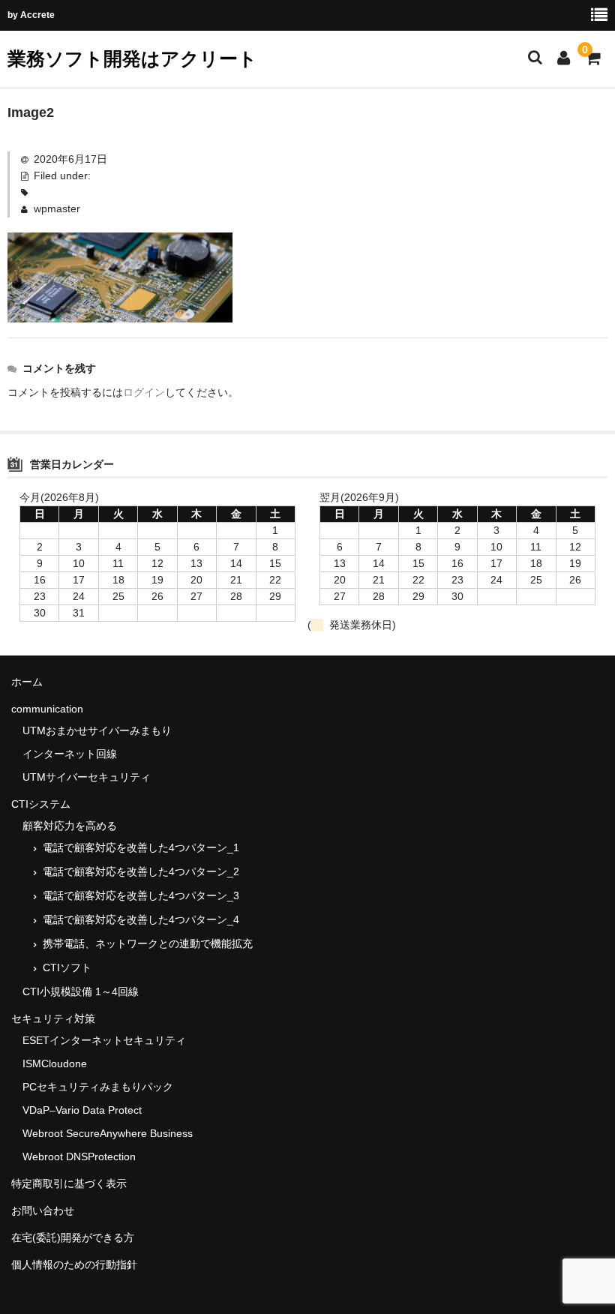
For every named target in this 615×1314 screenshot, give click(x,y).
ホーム (27, 682)
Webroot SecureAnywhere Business (107, 1133)
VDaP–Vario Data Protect (82, 1110)
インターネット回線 (69, 754)
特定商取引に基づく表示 (69, 1184)
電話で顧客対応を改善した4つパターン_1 (141, 848)
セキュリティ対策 (53, 1018)
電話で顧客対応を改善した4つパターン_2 (141, 872)
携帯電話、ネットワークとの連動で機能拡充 (148, 944)
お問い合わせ (42, 1210)
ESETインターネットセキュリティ (104, 1040)
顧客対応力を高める (69, 826)
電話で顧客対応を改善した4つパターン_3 (141, 896)
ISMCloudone (54, 1064)
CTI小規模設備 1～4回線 (80, 992)
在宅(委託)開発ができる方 (72, 1238)
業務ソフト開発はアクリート (132, 58)
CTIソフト (67, 968)
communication (47, 709)
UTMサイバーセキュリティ (86, 777)
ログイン (144, 392)
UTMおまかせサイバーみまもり (97, 730)
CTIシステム (40, 804)
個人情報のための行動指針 (74, 1264)
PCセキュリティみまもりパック (97, 1087)
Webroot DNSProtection (79, 1156)
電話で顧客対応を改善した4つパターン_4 (141, 920)
